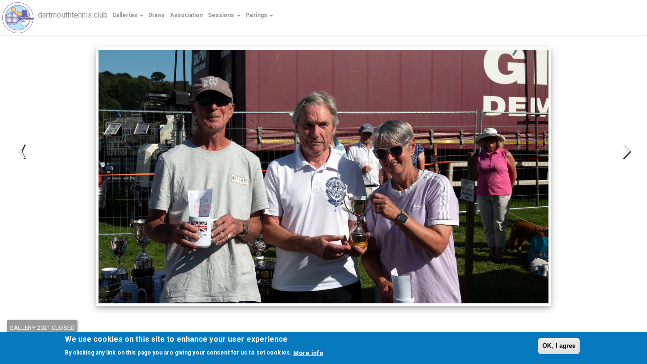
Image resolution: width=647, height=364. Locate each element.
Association (186, 15)
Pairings (257, 15)
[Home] (22, 18)
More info (308, 352)
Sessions (222, 15)
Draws (156, 15)
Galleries (125, 15)
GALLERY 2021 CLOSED (42, 327)
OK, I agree (558, 345)
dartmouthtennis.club (73, 14)
